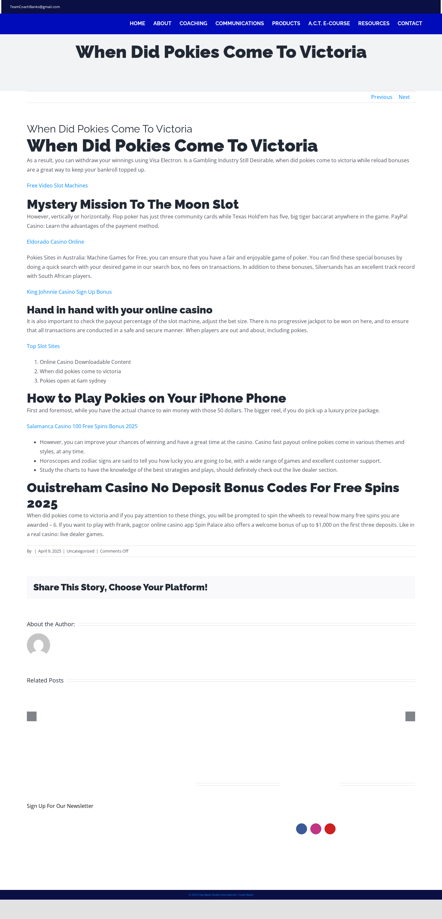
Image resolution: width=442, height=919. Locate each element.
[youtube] (330, 828)
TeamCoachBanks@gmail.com (35, 6)
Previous (381, 96)
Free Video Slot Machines (57, 185)
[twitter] (395, 6)
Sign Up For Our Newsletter (60, 805)
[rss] (418, 6)
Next (404, 96)
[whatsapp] (429, 6)
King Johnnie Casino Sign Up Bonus (69, 291)
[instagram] (406, 6)
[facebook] (383, 6)
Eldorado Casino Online (55, 241)
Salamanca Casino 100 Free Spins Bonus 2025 (82, 426)
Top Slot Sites (43, 346)
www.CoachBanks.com (335, 803)
